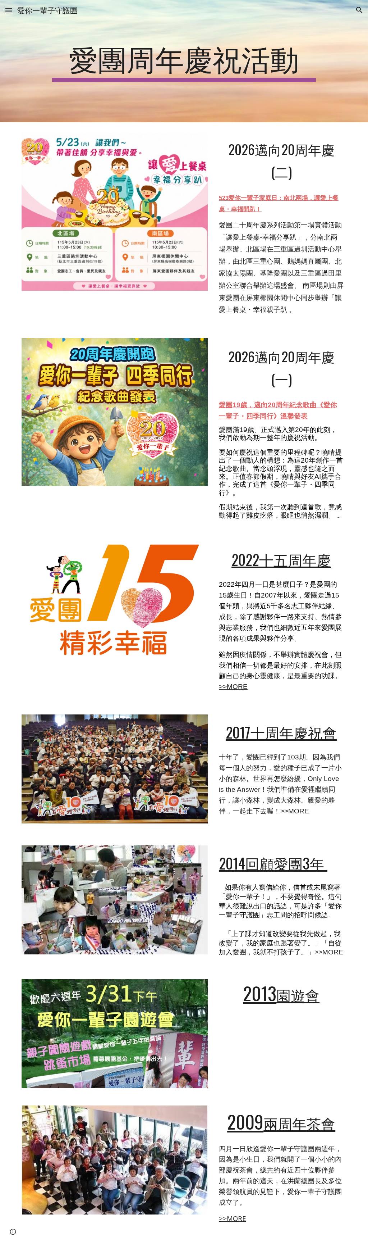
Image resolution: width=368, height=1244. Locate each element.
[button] (8, 10)
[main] (184, 61)
